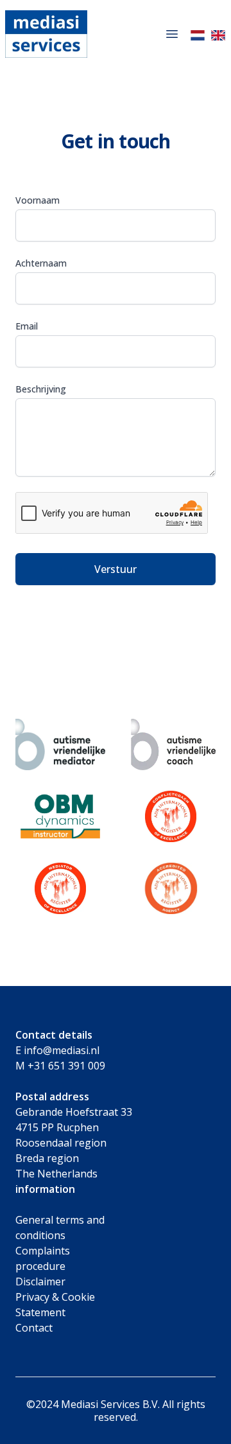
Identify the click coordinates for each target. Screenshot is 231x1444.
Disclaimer (40, 1281)
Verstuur (115, 569)
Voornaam (37, 200)
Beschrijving (40, 389)
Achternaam (41, 263)
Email (26, 326)
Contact (34, 1328)
